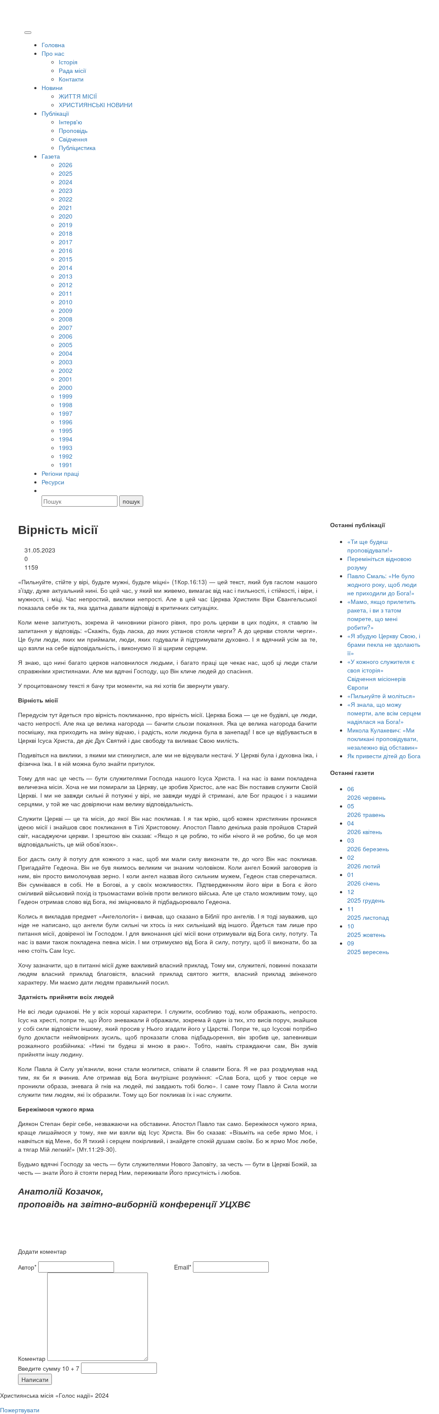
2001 (65, 379)
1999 (65, 396)
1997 (65, 413)
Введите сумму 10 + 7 (48, 1368)
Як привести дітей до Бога (384, 755)
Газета (51, 156)
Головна (53, 44)
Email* (182, 1267)
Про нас (53, 53)
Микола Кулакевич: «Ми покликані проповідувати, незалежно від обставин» (382, 738)
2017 (65, 241)
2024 (65, 181)
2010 (65, 301)
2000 (65, 387)
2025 (65, 173)
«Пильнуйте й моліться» (381, 695)
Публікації (55, 113)
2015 (65, 259)
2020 (65, 216)
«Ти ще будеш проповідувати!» (370, 545)
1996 (65, 421)
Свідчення (73, 139)
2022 (65, 199)
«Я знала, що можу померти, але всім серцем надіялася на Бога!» (384, 713)
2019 (65, 224)
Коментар (31, 1358)
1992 (65, 456)
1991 (65, 464)
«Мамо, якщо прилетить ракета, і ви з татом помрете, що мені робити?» (381, 614)
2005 (65, 344)
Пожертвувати (19, 1409)
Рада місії (72, 70)
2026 (65, 164)
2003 (65, 361)
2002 (65, 370)
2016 (65, 250)
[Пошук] (45, 490)
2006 (65, 336)
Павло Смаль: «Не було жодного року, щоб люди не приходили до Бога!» (382, 584)
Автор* (27, 1267)
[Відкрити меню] (27, 32)
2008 (65, 319)
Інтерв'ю (70, 121)
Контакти (71, 79)
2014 (65, 267)
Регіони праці (60, 473)
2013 (65, 276)
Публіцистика (77, 147)
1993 (65, 447)
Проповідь (73, 130)
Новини (52, 87)
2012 (65, 284)
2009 (65, 310)
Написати (34, 1379)
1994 (65, 439)
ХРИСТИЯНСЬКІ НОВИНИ (95, 104)
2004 (65, 353)
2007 (65, 327)
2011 (65, 293)
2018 (65, 233)
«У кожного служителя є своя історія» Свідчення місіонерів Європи (381, 674)
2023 (65, 190)
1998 (65, 404)
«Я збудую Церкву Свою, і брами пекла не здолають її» (383, 644)
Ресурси (53, 481)
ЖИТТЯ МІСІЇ (78, 96)
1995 (65, 430)
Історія (68, 61)
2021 (65, 207)
